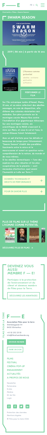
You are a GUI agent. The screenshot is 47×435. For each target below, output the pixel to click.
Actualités (13, 374)
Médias (10, 392)
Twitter (21, 406)
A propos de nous (18, 377)
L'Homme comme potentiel (31, 73)
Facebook (15, 406)
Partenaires (11, 386)
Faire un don (15, 350)
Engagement (15, 370)
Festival (12, 362)
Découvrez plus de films (16, 248)
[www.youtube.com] (24, 33)
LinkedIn (27, 406)
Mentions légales (14, 415)
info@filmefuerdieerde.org (18, 335)
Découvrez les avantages (23, 296)
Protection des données (17, 413)
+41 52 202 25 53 (14, 333)
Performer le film (33, 94)
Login (9, 398)
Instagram (9, 406)
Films (14, 12)
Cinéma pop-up (16, 366)
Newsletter (11, 383)
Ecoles (9, 389)
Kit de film (11, 395)
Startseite (7, 12)
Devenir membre (16, 342)
